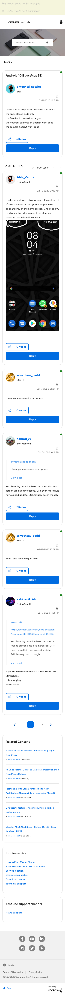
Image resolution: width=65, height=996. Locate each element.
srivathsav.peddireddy (23, 461)
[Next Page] (50, 725)
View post (16, 477)
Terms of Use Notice (13, 972)
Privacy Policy (35, 972)
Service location (15, 870)
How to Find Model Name (20, 862)
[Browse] (5, 22)
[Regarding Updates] (60, 168)
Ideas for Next (14, 759)
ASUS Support (14, 912)
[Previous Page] (15, 725)
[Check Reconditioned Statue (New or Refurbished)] (54, 168)
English (11, 965)
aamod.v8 (16, 622)
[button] (10, 139)
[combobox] (32, 42)
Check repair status (16, 875)
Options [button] (61, 62)
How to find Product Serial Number (25, 866)
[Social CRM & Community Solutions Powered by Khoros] (55, 989)
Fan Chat (8, 62)
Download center (15, 879)
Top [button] (9, 988)
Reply (32, 148)
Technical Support (16, 883)
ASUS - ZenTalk (19, 22)
